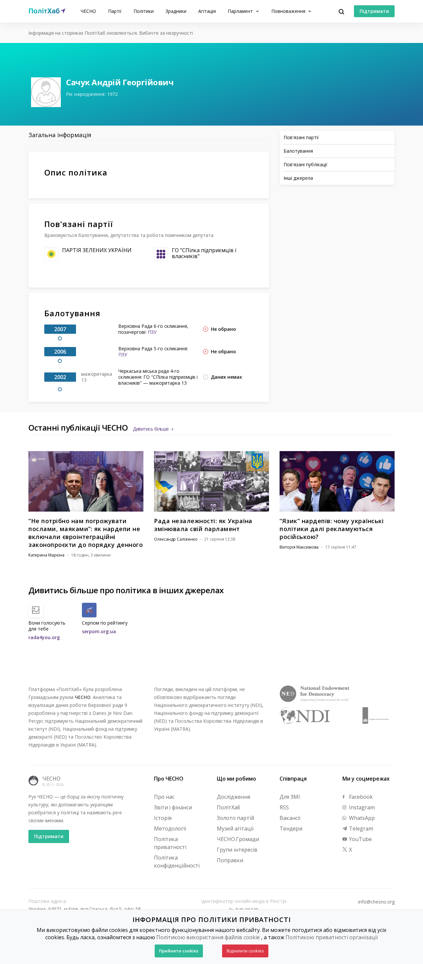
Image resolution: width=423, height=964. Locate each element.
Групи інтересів (237, 849)
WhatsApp (361, 818)
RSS (284, 807)
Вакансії (290, 818)
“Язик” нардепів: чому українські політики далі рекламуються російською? (332, 529)
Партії (115, 11)
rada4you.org (44, 637)
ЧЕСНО (88, 11)
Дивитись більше (151, 429)
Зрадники (176, 11)
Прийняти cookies (178, 951)
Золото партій (235, 818)
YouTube (360, 839)
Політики (144, 11)
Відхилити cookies (245, 951)
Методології (170, 828)
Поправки (230, 860)
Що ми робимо (236, 779)
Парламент (241, 11)
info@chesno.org (376, 902)
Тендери (291, 828)
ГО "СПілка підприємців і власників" (204, 253)
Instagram (361, 807)
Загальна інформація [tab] (59, 135)
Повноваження (289, 11)
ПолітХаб (228, 807)
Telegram (360, 828)
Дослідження (233, 796)
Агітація (207, 11)
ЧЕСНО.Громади (238, 839)
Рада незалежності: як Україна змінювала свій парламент (203, 525)
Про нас (164, 796)
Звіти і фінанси (173, 807)
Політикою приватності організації (332, 937)
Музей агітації (235, 828)
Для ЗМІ (290, 796)
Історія (163, 818)
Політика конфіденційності (177, 861)
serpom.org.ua (99, 631)
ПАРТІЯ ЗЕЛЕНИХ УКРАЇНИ (97, 250)
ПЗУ (152, 332)
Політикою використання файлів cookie (208, 937)
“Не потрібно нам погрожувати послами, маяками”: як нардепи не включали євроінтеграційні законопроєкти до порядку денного (85, 533)
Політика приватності (170, 843)
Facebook (360, 796)
